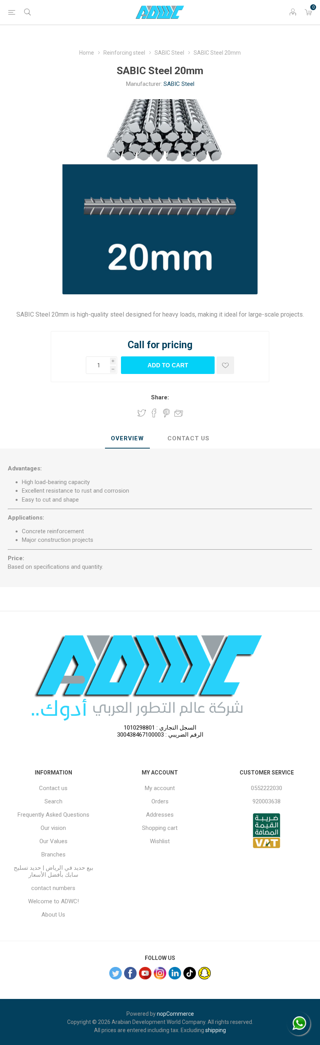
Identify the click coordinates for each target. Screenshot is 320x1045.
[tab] (127, 439)
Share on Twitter (141, 413)
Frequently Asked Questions (53, 814)
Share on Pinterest (166, 413)
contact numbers (53, 888)
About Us (53, 914)
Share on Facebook (154, 413)
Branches (53, 854)
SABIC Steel (179, 83)
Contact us (53, 788)
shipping (215, 1030)
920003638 (266, 801)
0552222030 (266, 788)
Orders (160, 801)
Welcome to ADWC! (53, 901)
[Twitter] (115, 973)
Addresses (160, 814)
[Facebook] (130, 973)
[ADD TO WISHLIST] (225, 365)
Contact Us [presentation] (188, 438)
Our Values (53, 841)
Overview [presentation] (127, 438)
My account (160, 788)
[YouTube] (145, 973)
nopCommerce (175, 1014)
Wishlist (160, 841)
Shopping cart (160, 827)
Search (53, 801)
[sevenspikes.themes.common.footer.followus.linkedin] (175, 973)
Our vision (53, 827)
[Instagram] (160, 973)
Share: (160, 397)
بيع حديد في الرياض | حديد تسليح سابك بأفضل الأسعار (53, 871)
